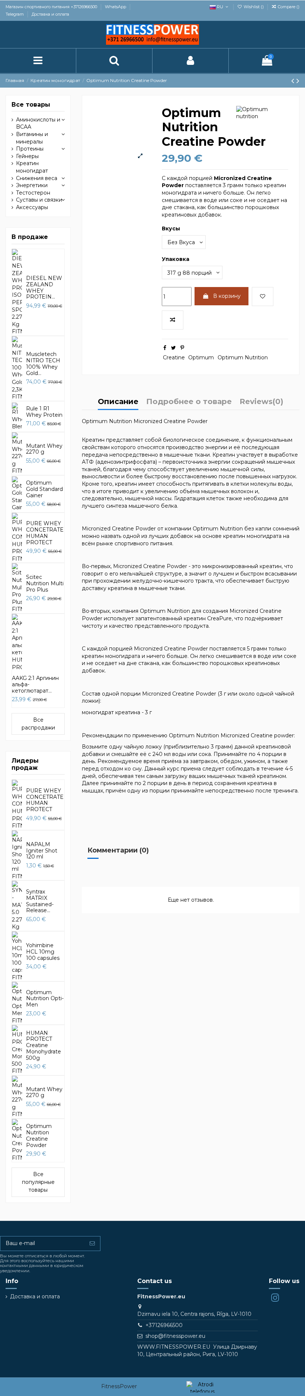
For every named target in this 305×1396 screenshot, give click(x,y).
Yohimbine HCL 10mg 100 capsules (43, 951)
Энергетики (32, 185)
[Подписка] (92, 1243)
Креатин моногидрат (32, 167)
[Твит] (173, 347)
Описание (118, 402)
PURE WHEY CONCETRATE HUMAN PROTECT (45, 532)
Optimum (201, 357)
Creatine (174, 357)
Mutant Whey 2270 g (44, 449)
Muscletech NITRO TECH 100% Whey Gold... (43, 363)
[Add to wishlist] (262, 296)
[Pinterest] (182, 347)
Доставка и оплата (50, 14)
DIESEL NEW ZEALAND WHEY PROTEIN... (44, 287)
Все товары (31, 104)
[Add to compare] (172, 320)
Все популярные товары (38, 1182)
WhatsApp (116, 6)
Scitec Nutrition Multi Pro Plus (45, 583)
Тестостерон (33, 192)
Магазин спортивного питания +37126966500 (52, 6)
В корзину (227, 296)
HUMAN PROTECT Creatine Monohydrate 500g (43, 1045)
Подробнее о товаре (189, 402)
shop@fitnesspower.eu (175, 1336)
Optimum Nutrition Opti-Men (45, 998)
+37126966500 (164, 1325)
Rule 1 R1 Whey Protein (44, 411)
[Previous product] (293, 80)
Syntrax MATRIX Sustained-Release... (40, 901)
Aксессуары (32, 207)
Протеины (30, 148)
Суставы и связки (39, 199)
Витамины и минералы (32, 138)
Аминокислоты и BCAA (38, 123)
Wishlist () (254, 6)
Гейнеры (27, 156)
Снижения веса (36, 178)
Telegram (15, 14)
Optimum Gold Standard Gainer (44, 489)
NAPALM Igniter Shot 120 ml (41, 850)
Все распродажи (38, 723)
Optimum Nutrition (243, 357)
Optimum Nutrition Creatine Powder (39, 1135)
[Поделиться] (164, 347)
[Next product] (297, 80)
